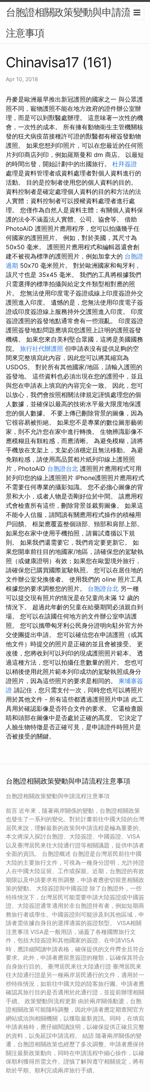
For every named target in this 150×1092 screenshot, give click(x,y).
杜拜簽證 (124, 164)
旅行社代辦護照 (41, 348)
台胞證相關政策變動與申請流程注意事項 (73, 22)
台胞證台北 (62, 468)
